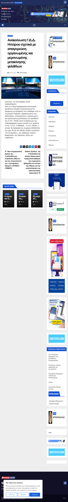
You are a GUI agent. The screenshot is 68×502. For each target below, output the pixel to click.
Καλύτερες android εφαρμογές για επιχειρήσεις (54, 367)
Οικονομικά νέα (53, 140)
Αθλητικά (51, 117)
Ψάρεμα (51, 145)
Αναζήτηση (52, 91)
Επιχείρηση (52, 135)
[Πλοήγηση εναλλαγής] (34, 25)
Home (64, 498)
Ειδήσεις (51, 131)
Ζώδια (51, 382)
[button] (65, 25)
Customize (12, 494)
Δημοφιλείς (52, 121)
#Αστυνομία (23, 72)
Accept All (34, 494)
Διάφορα (10, 35)
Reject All (23, 494)
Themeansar (21, 499)
